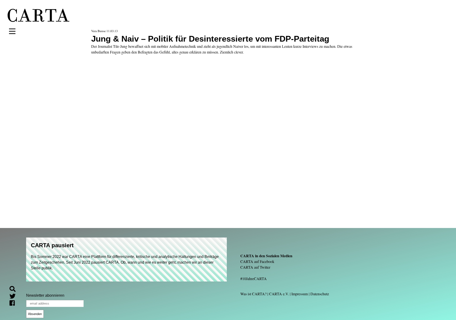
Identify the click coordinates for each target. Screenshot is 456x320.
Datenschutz (319, 293)
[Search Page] (14, 289)
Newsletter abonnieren (45, 295)
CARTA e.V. (279, 293)
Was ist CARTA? (253, 293)
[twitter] (14, 296)
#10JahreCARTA (253, 278)
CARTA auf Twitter (255, 267)
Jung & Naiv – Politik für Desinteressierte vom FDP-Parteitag (210, 38)
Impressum (299, 293)
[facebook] (14, 303)
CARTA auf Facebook (257, 261)
